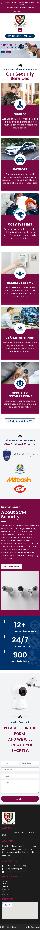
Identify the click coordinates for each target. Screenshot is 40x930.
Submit (20, 798)
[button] (20, 30)
